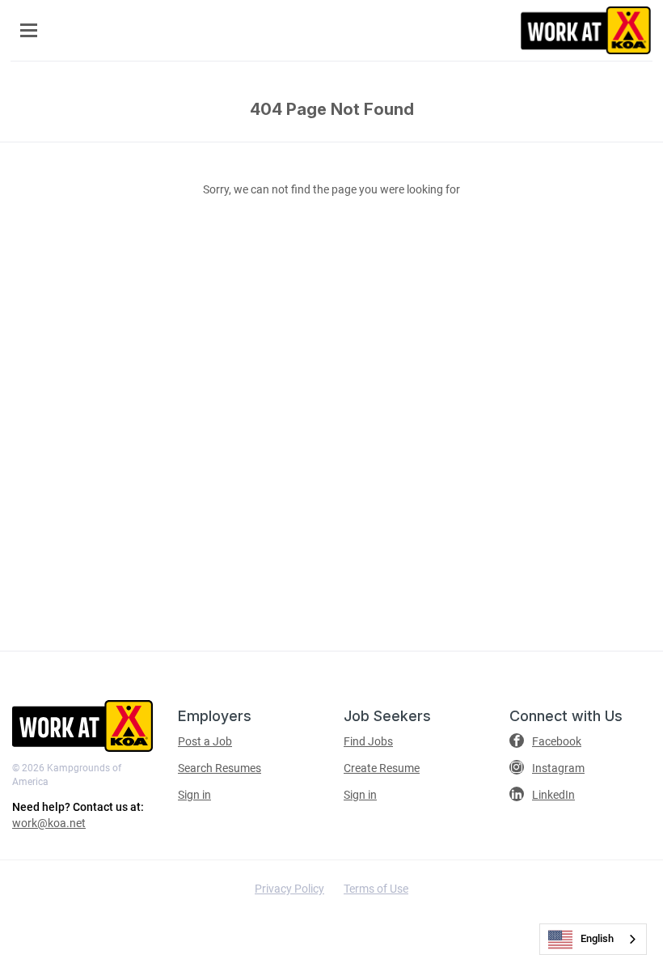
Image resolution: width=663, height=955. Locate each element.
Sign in (194, 794)
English (597, 938)
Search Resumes (219, 768)
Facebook (556, 741)
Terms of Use (376, 888)
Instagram (558, 768)
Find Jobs (368, 741)
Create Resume (382, 768)
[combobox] (593, 939)
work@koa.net (49, 823)
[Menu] (28, 30)
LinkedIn (553, 794)
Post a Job (205, 741)
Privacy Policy (289, 888)
